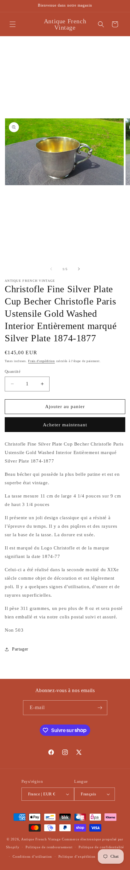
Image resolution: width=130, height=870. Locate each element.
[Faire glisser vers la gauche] (51, 269)
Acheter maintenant (65, 424)
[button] (13, 24)
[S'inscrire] (100, 707)
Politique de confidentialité (101, 847)
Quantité (13, 371)
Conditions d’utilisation (32, 856)
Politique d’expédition (77, 856)
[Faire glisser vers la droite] (79, 269)
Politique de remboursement (49, 847)
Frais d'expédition (41, 361)
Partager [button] (20, 649)
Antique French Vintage (41, 839)
